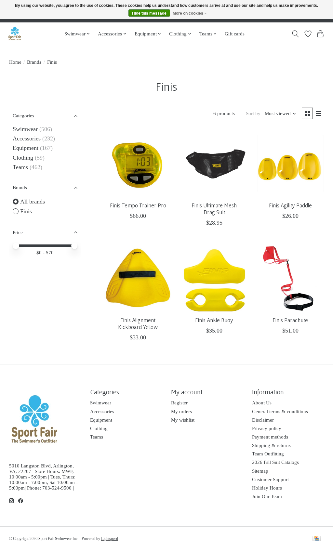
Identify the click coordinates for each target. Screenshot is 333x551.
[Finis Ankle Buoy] (214, 277)
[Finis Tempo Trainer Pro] (138, 163)
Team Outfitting (268, 453)
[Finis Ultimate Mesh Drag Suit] (214, 163)
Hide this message (149, 13)
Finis (26, 211)
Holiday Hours (267, 488)
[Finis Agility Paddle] (290, 163)
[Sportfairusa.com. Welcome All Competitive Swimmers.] (14, 34)
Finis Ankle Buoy (214, 320)
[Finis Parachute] (290, 277)
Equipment (25, 148)
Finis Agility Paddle (290, 205)
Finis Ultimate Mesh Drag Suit (214, 209)
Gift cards (235, 33)
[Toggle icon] (295, 34)
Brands (34, 62)
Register (179, 402)
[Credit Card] (317, 539)
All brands (32, 201)
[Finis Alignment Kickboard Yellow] (138, 277)
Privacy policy (266, 428)
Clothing (23, 157)
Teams (20, 167)
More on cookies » (189, 13)
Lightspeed (109, 538)
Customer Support (270, 479)
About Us (262, 402)
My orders (181, 411)
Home (15, 62)
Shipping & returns (271, 445)
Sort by (253, 113)
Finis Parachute (290, 320)
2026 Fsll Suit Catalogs (275, 462)
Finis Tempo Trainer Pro (138, 205)
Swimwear (25, 129)
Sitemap (260, 471)
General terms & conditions (280, 411)
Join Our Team (267, 496)
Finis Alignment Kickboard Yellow (138, 323)
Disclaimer (263, 420)
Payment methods (270, 436)
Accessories (27, 138)
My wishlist (182, 420)
